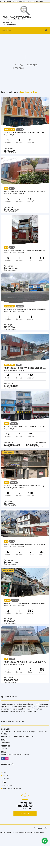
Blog (4, 782)
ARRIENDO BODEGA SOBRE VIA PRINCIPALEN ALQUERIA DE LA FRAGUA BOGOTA (25, 486)
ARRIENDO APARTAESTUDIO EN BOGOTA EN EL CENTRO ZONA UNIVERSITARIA (25, 133)
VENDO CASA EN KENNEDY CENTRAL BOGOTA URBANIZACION (25, 191)
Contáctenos (7, 785)
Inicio (4, 772)
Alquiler (5, 779)
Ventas (5, 775)
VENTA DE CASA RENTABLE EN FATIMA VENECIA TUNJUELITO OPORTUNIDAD (25, 662)
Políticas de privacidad (11, 788)
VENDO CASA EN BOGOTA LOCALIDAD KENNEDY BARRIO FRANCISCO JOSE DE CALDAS (25, 250)
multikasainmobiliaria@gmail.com (14, 19)
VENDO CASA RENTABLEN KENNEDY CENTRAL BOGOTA (25, 544)
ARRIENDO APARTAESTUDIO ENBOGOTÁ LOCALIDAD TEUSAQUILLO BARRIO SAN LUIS (25, 309)
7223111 (9, 22)
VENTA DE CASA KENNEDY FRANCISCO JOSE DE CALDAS (25, 368)
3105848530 (11, 24)
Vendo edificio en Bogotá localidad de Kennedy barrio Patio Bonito (25, 427)
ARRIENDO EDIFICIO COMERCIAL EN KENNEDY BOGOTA (25, 603)
